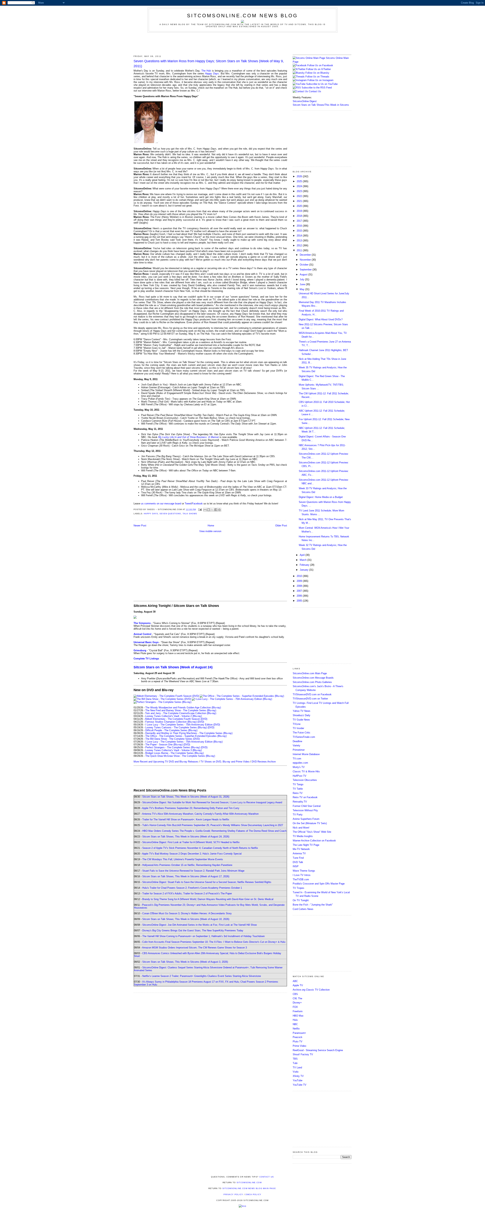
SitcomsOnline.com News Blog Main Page (249, 1188)
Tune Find (298, 857)
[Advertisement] (242, 43)
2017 (300, 220)
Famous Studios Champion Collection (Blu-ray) (171, 721)
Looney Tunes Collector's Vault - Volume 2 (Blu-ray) (173, 716)
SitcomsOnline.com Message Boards (313, 677)
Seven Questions (170, 514)
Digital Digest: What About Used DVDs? (321, 319)
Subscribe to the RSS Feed (317, 87)
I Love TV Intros (302, 875)
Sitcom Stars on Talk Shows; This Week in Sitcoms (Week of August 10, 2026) (185, 919)
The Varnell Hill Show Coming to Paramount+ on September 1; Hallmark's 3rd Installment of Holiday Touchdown (203, 936)
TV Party (298, 814)
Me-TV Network (301, 849)
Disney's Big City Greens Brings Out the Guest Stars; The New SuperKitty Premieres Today (192, 930)
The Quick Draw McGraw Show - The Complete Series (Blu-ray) (180, 755)
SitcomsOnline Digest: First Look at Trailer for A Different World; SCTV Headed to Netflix (191, 842)
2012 (300, 245)
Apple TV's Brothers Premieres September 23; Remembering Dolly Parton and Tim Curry (190, 808)
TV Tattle (298, 788)
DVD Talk (298, 862)
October (304, 264)
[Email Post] (200, 509)
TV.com (297, 758)
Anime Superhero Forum (306, 818)
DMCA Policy (253, 1194)
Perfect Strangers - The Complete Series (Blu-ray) (172, 747)
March (303, 559)
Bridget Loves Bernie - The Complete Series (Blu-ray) (174, 753)
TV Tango (298, 784)
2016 (300, 225)
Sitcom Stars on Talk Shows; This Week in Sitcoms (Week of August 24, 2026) (185, 836)
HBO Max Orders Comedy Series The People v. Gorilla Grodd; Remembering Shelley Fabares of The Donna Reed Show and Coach (214, 830)
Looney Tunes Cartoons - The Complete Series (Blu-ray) (176, 727)
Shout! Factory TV (303, 1054)
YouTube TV (299, 1084)
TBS (295, 1058)
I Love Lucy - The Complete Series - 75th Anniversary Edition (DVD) (182, 724)
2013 (300, 240)
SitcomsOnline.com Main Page (310, 673)
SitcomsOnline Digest (305, 101)
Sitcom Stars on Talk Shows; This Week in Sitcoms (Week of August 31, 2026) (185, 796)
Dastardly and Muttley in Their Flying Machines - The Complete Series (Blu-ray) (188, 733)
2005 (300, 600)
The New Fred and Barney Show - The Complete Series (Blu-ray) (180, 710)
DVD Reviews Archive (264, 761)
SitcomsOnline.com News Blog (242, 15)
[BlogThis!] (208, 510)
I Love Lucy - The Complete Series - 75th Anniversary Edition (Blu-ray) (184, 741)
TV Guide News (301, 719)
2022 (300, 196)
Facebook (197, 503)
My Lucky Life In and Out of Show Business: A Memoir (188, 437)
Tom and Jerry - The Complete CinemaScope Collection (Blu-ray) (180, 713)
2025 (300, 181)
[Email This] (205, 510)
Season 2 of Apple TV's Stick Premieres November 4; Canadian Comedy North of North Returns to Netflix (200, 848)
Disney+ (297, 1002)
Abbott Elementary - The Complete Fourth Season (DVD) (176, 718)
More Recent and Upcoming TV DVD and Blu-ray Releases (166, 761)
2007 (300, 590)
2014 (300, 235)
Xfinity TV (298, 1076)
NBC (295, 1024)
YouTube (297, 1080)
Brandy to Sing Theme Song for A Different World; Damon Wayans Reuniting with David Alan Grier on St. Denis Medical (207, 899)
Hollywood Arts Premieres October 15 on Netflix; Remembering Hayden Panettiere (187, 865)
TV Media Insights (303, 836)
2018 (300, 215)
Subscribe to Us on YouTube (322, 84)
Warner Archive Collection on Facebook (314, 840)
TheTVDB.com (301, 879)
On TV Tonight (301, 900)
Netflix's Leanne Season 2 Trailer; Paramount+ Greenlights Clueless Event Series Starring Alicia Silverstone (201, 976)
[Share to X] (212, 510)
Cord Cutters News (303, 909)
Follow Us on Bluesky (317, 72)
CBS (295, 994)
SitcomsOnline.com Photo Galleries (312, 682)
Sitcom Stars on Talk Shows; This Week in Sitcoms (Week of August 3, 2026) (185, 961)
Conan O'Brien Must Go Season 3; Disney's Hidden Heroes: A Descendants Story (187, 913)
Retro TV (298, 793)
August (304, 274)
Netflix (296, 1028)
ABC (295, 981)
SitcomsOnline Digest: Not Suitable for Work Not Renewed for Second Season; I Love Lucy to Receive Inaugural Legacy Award (212, 802)
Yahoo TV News (301, 711)
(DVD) (200, 721)
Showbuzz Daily (301, 715)
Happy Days (212, 73)
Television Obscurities (305, 780)
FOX (295, 1007)
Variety (296, 745)
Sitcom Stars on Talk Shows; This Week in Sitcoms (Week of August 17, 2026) (185, 876)
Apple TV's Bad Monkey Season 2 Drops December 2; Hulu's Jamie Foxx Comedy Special (192, 853)
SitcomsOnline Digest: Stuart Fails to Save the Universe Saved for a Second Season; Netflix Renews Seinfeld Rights (206, 882)
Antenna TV (299, 853)
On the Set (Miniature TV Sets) (310, 823)
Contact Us (314, 91)
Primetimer (299, 749)
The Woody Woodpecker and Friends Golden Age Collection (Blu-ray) (183, 707)
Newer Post (140, 525)
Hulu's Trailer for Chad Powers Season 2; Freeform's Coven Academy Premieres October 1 (192, 887)
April (302, 555)
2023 (300, 191)
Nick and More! (301, 827)
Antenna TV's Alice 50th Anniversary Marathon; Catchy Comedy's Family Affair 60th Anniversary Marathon (200, 813)
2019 (300, 210)
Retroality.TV (300, 801)
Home (211, 525)
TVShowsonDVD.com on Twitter (310, 698)
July (302, 279)
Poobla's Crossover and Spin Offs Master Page (319, 883)
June (303, 284)
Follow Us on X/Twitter (318, 69)
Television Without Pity (305, 810)
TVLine (296, 724)
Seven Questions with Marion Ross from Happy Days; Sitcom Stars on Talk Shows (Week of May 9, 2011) (209, 63)
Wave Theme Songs (304, 870)
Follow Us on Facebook (320, 65)
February (305, 564)
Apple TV (298, 985)
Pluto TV (297, 1041)
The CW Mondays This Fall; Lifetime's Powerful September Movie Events (182, 859)
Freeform (298, 1011)
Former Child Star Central (307, 806)
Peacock (297, 1037)
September (306, 269)
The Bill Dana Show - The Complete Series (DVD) (172, 738)
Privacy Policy (233, 1194)
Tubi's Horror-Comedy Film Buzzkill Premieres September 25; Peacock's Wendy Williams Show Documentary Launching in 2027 (212, 825)
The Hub (206, 70)
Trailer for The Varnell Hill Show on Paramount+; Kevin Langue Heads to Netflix (185, 819)
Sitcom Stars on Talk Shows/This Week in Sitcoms (321, 104)
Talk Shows (190, 514)
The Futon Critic (301, 732)
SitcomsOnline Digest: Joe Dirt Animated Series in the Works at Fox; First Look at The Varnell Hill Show (199, 924)
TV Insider (298, 728)
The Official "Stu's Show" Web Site (312, 831)
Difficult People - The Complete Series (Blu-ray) (171, 730)
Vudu (295, 1071)
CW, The (297, 998)
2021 (300, 201)
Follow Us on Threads (317, 76)
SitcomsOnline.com (249, 1182)
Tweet (188, 503)
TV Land (297, 1067)
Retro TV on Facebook (305, 797)
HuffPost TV (299, 775)
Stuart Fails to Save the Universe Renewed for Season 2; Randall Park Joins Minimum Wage (193, 870)
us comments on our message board (161, 503)
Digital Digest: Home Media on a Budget (321, 497)
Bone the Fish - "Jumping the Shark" (313, 904)
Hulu (295, 1019)
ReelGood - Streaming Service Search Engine (318, 1050)
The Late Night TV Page (306, 844)
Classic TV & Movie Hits (306, 771)
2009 (300, 581)
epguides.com (300, 762)
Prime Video (299, 1045)
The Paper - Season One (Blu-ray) (164, 744)
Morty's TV (299, 767)
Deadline (297, 741)
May (302, 289)
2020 (300, 206)
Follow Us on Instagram (320, 80)
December (306, 254)
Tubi (295, 1063)
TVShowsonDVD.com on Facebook (312, 694)
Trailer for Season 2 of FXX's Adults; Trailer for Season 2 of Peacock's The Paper (187, 893)
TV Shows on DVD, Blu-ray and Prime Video (224, 761)
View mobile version (210, 531)
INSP (296, 866)
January (304, 569)
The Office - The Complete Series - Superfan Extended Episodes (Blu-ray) (186, 736)
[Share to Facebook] (216, 510)
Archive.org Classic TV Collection (311, 989)
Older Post (281, 525)
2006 (300, 595)
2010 (300, 576)
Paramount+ (299, 1033)
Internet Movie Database (306, 754)
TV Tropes (298, 888)
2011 (300, 250)
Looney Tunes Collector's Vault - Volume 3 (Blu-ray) (173, 750)
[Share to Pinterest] (219, 510)
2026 (300, 176)
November (306, 259)
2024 (300, 186)
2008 (300, 585)
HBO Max (298, 1015)
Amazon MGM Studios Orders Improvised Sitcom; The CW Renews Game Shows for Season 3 (194, 947)
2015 (300, 230)
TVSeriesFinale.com (304, 737)
